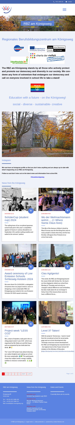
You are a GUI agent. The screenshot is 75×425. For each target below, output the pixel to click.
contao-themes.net (58, 421)
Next (23, 374)
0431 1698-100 (59, 1)
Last (29, 374)
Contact (70, 1)
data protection (39, 421)
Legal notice (29, 421)
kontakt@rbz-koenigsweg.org (14, 403)
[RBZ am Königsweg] (7, 10)
